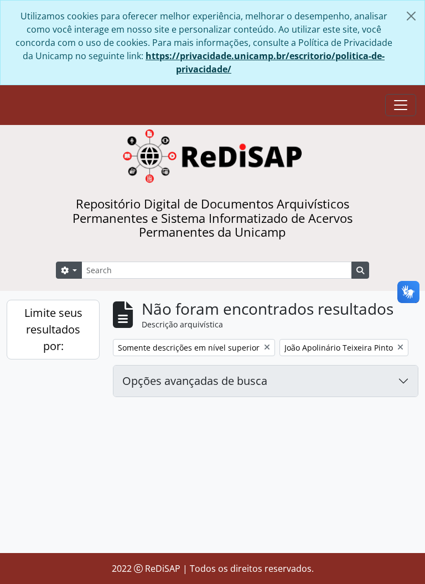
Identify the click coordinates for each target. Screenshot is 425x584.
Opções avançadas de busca (194, 380)
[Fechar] (411, 16)
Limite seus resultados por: (53, 329)
